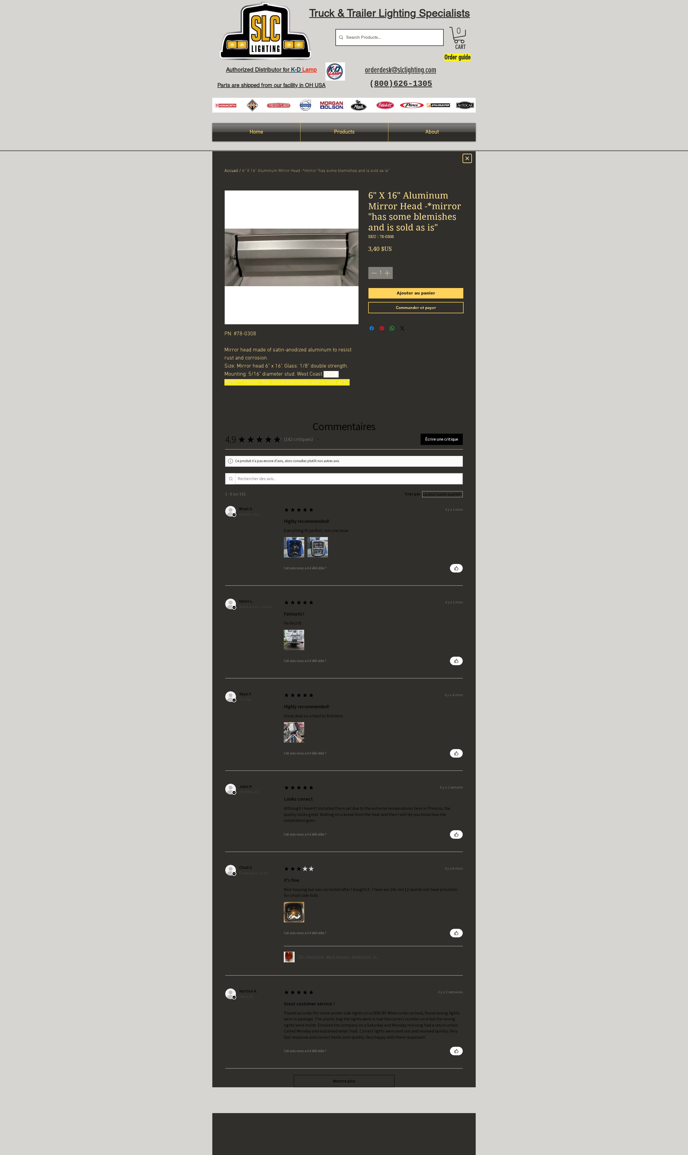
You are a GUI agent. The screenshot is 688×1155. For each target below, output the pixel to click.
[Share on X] (402, 328)
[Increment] (387, 273)
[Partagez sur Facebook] (371, 328)
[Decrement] (373, 273)
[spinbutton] (380, 273)
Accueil (231, 171)
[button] (459, 35)
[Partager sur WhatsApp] (392, 328)
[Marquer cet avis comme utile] (456, 568)
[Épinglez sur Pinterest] (382, 328)
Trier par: (412, 494)
